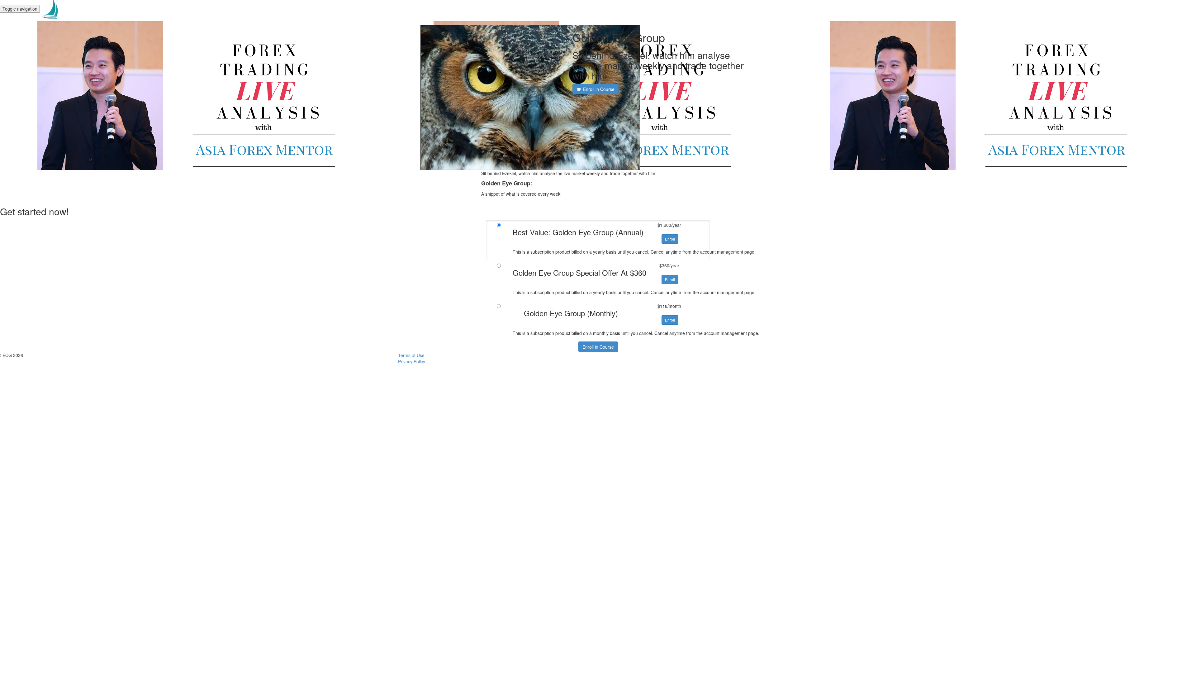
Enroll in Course (598, 347)
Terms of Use (411, 355)
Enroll (670, 238)
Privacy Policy (411, 361)
